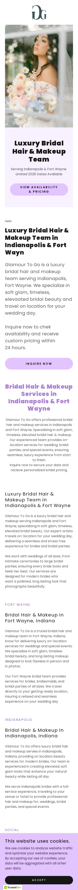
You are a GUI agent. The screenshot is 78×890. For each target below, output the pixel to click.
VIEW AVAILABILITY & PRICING (39, 189)
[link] (39, 12)
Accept (39, 880)
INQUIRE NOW (39, 364)
